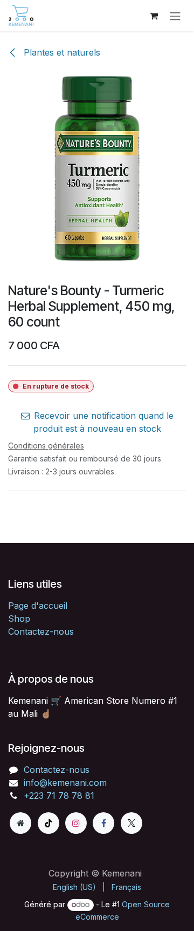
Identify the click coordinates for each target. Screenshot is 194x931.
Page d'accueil (37, 605)
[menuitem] (74, 887)
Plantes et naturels (60, 52)
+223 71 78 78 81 (59, 795)
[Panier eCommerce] (153, 15)
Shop (19, 618)
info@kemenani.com (65, 782)
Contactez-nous (41, 631)
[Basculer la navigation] (175, 15)
